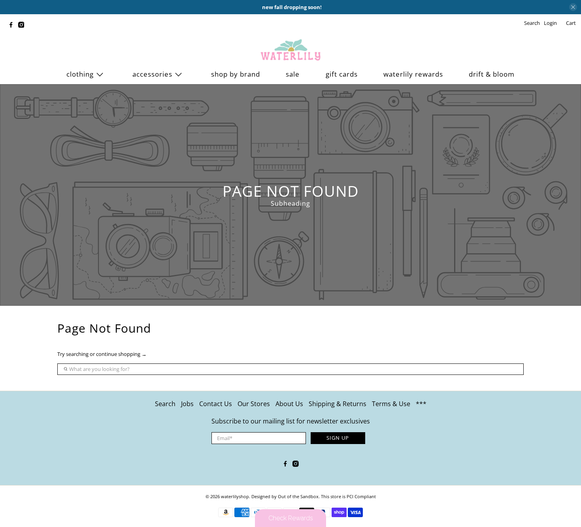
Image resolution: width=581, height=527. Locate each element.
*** (421, 403)
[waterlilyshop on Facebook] (13, 25)
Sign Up (337, 437)
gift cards (342, 74)
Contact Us (215, 403)
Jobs (187, 403)
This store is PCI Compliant (348, 496)
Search (165, 403)
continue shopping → (121, 354)
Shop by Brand (235, 74)
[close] (573, 7)
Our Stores (254, 403)
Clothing (80, 74)
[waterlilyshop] (290, 50)
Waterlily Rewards (413, 74)
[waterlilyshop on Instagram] (23, 25)
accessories (152, 74)
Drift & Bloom (492, 74)
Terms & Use (391, 403)
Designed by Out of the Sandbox (285, 496)
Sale (293, 74)
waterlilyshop (235, 496)
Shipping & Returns (337, 403)
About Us (289, 403)
